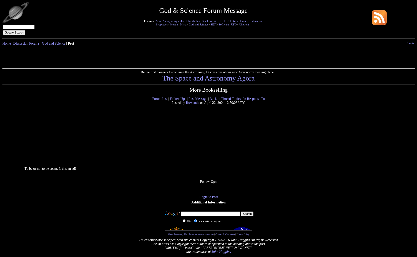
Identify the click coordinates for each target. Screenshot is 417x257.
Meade (174, 24)
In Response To (254, 99)
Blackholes (193, 21)
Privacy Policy (243, 234)
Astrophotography (173, 21)
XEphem (244, 24)
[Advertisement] (208, 56)
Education (256, 21)
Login (411, 43)
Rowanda (192, 102)
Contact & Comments (225, 234)
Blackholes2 (209, 21)
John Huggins (221, 252)
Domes (244, 21)
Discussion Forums (26, 43)
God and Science (198, 24)
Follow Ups (178, 99)
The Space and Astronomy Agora (208, 78)
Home (6, 43)
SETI (214, 24)
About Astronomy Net (177, 234)
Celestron (232, 21)
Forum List (159, 99)
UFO (234, 24)
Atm (158, 21)
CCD (222, 21)
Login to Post (208, 197)
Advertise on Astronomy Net (201, 234)
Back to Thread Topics (225, 99)
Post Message (198, 99)
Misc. (183, 24)
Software (224, 24)
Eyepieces (162, 24)
